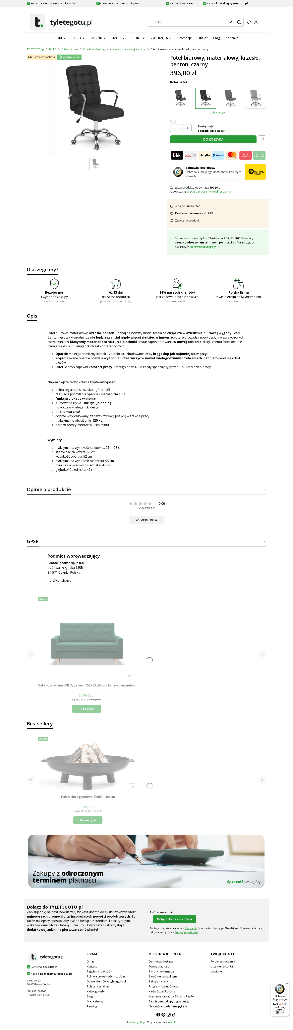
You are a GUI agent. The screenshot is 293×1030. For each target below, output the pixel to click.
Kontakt (92, 966)
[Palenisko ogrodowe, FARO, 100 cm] (88, 764)
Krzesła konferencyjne (95, 49)
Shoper (169, 1022)
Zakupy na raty (158, 981)
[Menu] (286, 984)
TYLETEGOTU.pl (35, 49)
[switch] (280, 1011)
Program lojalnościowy (163, 986)
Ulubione (216, 971)
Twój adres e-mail (161, 912)
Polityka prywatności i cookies (106, 976)
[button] (239, 22)
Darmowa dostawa (161, 961)
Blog (90, 996)
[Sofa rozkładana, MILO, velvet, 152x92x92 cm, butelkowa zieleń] (86, 638)
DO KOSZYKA (213, 139)
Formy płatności (159, 966)
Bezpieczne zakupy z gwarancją (169, 1001)
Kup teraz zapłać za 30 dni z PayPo (171, 996)
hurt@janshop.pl (59, 580)
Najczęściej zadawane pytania (168, 1006)
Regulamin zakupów (100, 971)
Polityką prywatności (186, 932)
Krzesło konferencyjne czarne (129, 49)
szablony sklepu (137, 1022)
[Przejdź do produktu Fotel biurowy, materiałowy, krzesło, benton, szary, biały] (255, 98)
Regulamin (191, 928)
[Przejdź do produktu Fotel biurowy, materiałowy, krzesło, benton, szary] (230, 98)
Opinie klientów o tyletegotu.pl (106, 981)
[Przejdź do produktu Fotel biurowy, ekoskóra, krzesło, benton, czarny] (180, 98)
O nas (90, 961)
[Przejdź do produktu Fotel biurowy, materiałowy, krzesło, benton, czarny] (205, 98)
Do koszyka (86, 709)
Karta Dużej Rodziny (162, 991)
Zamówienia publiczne (163, 976)
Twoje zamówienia (222, 961)
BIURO (53, 49)
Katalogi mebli (96, 991)
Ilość (173, 121)
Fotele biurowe (69, 49)
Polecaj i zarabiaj (98, 986)
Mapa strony (95, 1001)
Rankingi (92, 1006)
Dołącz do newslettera (174, 919)
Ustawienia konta (221, 966)
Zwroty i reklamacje (161, 971)
